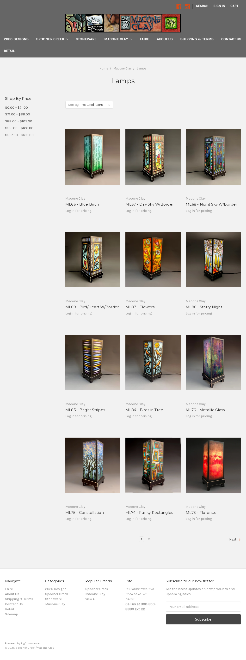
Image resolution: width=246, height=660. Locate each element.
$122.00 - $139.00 (19, 135)
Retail (9, 51)
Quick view (93, 153)
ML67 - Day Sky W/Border (149, 204)
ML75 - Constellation (84, 512)
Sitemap (11, 614)
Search (202, 6)
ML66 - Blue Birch (82, 204)
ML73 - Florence (201, 512)
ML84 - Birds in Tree (144, 410)
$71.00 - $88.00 (17, 114)
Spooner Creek (50, 39)
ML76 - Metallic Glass (205, 410)
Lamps (142, 68)
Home (104, 68)
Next (233, 540)
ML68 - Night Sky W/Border (211, 204)
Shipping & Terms (197, 39)
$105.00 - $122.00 (19, 128)
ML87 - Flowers (139, 307)
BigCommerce (30, 643)
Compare (91, 161)
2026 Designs (16, 39)
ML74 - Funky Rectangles (149, 512)
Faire (144, 39)
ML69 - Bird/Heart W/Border (92, 307)
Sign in (219, 6)
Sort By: (73, 105)
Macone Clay (116, 39)
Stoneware (86, 39)
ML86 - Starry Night (204, 307)
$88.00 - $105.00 (18, 121)
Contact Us (231, 39)
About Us (165, 39)
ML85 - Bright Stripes (85, 410)
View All (91, 599)
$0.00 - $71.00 (16, 107)
